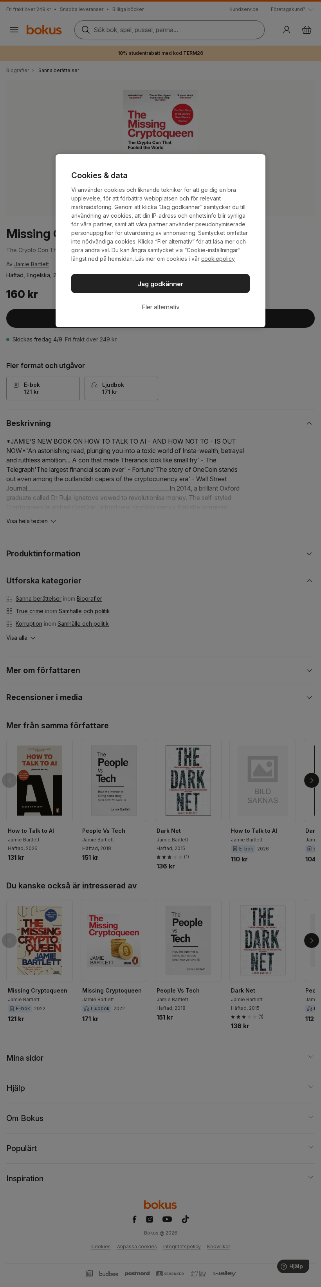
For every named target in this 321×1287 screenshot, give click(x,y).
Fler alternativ (161, 307)
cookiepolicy (218, 258)
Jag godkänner (161, 284)
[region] (160, 240)
